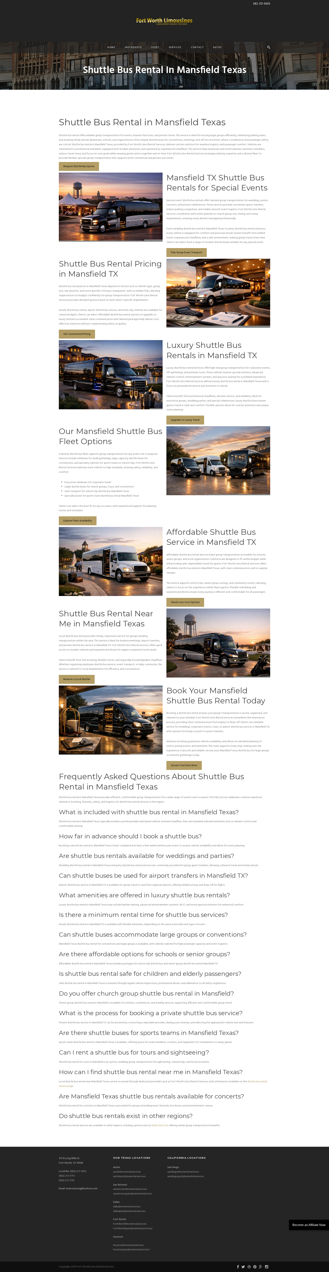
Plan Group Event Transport (186, 252)
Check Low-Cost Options (185, 602)
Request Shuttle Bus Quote (78, 166)
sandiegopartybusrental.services (185, 1176)
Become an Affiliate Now (309, 1225)
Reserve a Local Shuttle (76, 679)
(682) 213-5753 (67, 1176)
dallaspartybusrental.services (129, 1211)
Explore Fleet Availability (77, 521)
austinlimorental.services (127, 1172)
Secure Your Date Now (184, 765)
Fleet (155, 47)
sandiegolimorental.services (183, 1172)
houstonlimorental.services (128, 1245)
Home (111, 47)
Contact (197, 47)
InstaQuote (133, 47)
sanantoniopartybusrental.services (132, 1194)
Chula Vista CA (159, 1125)
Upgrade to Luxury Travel (185, 420)
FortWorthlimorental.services (129, 1224)
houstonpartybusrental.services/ (131, 1249)
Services (175, 47)
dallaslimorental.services (126, 1207)
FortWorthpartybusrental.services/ (133, 1228)
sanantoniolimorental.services (130, 1189)
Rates (217, 47)
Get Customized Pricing (76, 334)
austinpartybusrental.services (129, 1176)
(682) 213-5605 (78, 1171)
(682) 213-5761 (66, 1180)
